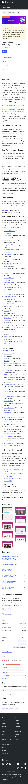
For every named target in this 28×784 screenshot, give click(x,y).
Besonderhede (7, 57)
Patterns (17, 726)
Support (4, 734)
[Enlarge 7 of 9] (24, 518)
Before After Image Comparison (13, 384)
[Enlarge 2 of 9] (11, 516)
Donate (18, 737)
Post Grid (6, 361)
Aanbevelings (7, 62)
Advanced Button (9, 278)
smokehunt (8, 614)
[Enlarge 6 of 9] (24, 509)
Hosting (4, 723)
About (3, 718)
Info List (6, 311)
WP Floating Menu (9, 375)
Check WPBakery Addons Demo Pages (13, 105)
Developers (5, 737)
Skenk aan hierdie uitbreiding (10, 708)
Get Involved (18, 731)
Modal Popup (8, 306)
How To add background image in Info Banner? (9, 581)
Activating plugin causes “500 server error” (8, 587)
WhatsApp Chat (8, 436)
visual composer (22, 644)
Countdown (7, 294)
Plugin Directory (6, 7)
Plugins (17, 723)
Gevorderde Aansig (7, 652)
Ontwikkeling (6, 70)
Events (17, 734)
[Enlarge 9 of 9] (24, 537)
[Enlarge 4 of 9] (11, 533)
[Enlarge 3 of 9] (11, 524)
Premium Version (8, 350)
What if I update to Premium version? (7, 569)
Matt (4, 747)
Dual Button (7, 379)
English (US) (23, 637)
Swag (17, 739)
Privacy (4, 726)
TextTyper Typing (9, 301)
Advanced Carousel (9, 231)
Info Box (6, 268)
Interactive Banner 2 (10, 396)
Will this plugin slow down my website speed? (9, 575)
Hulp (4, 74)
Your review (5, 678)
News (3, 720)
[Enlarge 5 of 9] (11, 542)
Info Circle (7, 341)
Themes (17, 720)
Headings (6, 325)
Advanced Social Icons (10, 296)
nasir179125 (8, 47)
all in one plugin (22, 640)
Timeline (6, 259)
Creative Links (8, 292)
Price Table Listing (9, 282)
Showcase (18, 718)
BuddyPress (6, 753)
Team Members (8, 235)
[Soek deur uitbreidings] (18, 12)
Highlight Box (8, 327)
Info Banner (7, 240)
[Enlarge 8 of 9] (24, 528)
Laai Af (4, 51)
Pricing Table (7, 254)
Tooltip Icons (7, 318)
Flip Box (6, 273)
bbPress (5, 750)
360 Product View (9, 443)
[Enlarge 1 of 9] (11, 509)
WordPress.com (7, 745)
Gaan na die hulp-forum (8, 694)
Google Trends (8, 315)
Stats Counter (8, 264)
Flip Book (6, 358)
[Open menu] (25, 2)
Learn (3, 731)
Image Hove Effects (9, 245)
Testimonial (7, 320)
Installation (6, 66)
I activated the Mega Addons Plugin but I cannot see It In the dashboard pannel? (10, 558)
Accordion (7, 332)
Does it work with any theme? (10, 564)
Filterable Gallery (8, 285)
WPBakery (5, 210)
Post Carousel (8, 354)
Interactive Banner (9, 249)
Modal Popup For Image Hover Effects (15, 363)
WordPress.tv (6, 739)
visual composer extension (19, 647)
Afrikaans (7, 760)
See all (24, 678)
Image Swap (7, 336)
